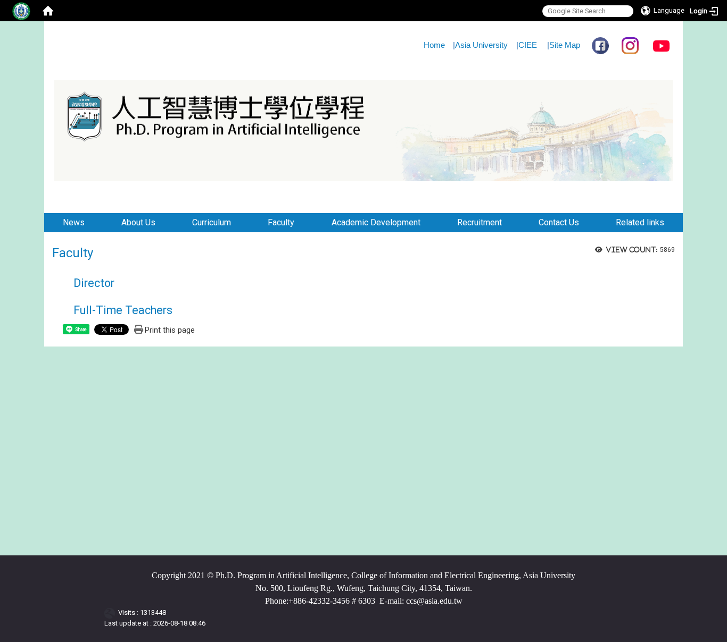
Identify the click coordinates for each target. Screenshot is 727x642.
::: (40, 34)
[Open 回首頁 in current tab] (94, 191)
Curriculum (211, 222)
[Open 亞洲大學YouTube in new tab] (661, 44)
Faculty (281, 222)
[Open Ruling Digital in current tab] (111, 612)
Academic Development (376, 222)
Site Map (564, 44)
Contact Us (559, 222)
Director (93, 283)
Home (434, 44)
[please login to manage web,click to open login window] (21, 10)
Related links (640, 222)
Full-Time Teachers (122, 310)
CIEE (527, 44)
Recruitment (479, 222)
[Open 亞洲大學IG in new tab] (630, 44)
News (74, 222)
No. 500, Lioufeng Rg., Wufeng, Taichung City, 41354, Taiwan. (363, 588)
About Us (138, 222)
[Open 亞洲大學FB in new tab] (600, 44)
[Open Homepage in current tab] (48, 10)
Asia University (481, 44)
